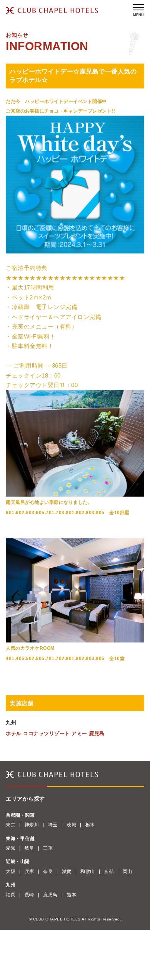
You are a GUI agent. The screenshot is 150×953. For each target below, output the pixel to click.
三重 (48, 848)
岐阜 (29, 848)
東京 (10, 824)
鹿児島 (50, 894)
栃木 (90, 824)
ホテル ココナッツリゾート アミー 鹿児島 (55, 733)
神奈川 (32, 824)
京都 (108, 871)
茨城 (71, 824)
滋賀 (67, 871)
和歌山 (87, 871)
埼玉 (53, 824)
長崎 (29, 894)
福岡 (10, 894)
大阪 (10, 871)
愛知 (10, 848)
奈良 (48, 871)
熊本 (71, 894)
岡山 (127, 871)
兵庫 (29, 871)
